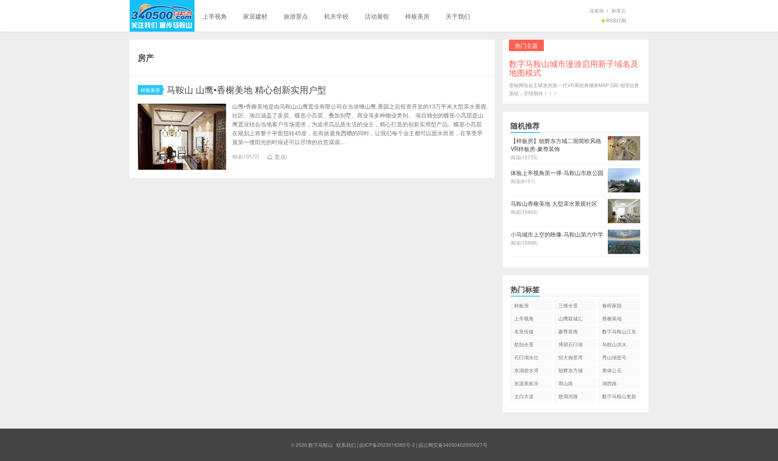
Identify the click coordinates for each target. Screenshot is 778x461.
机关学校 (336, 16)
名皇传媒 (524, 331)
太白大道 (524, 396)
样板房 (521, 305)
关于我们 (458, 16)
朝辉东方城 (570, 370)
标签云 (618, 10)
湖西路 (609, 383)
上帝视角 (215, 16)
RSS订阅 (616, 20)
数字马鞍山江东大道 (619, 332)
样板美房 (417, 16)
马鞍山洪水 (614, 344)
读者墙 (596, 10)
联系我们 (346, 444)
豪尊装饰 (568, 331)
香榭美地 (612, 318)
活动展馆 (377, 16)
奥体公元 (612, 370)
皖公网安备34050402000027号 (453, 444)
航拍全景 (524, 344)
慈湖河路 (568, 396)
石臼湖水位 (526, 357)
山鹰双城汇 (570, 318)
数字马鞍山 (162, 16)
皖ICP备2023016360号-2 (387, 444)
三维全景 (568, 305)
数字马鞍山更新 (619, 396)
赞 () (277, 156)
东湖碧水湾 (526, 370)
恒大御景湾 (570, 357)
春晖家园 (612, 305)
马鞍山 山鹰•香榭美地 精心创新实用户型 (246, 89)
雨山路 (565, 383)
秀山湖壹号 (614, 357)
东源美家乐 (526, 383)
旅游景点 (296, 16)
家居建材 (255, 16)
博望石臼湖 (570, 344)
